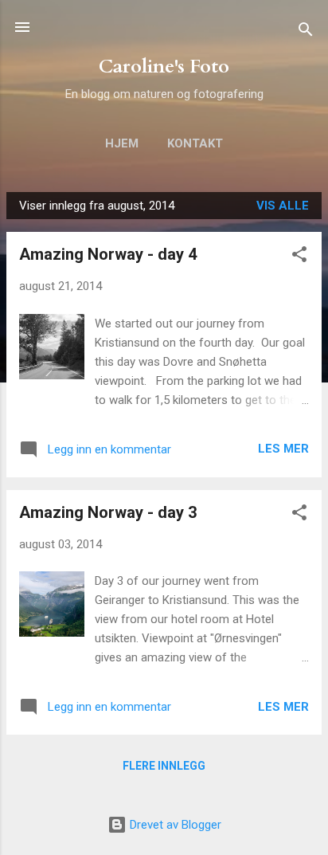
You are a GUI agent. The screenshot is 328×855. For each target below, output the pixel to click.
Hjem (122, 143)
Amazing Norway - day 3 (108, 512)
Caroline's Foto (164, 66)
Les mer (283, 448)
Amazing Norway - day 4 (108, 254)
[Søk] (305, 32)
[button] (299, 257)
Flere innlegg (164, 765)
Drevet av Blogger (174, 825)
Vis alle (282, 205)
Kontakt (195, 143)
